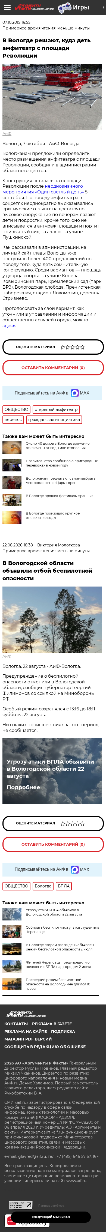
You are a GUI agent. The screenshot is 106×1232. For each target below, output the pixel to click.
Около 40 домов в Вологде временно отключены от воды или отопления (58, 445)
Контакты (16, 1023)
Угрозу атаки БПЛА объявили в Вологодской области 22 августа (50, 768)
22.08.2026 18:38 (17, 545)
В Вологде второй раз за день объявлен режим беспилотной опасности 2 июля (60, 947)
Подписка (63, 1031)
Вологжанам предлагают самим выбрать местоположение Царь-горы (60, 480)
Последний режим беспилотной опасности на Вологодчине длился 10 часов (58, 984)
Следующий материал (51, 1217)
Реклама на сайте (25, 1031)
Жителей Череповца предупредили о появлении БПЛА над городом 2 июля (58, 964)
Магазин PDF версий (28, 1039)
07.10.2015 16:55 (16, 22)
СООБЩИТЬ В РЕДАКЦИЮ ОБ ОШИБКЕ (45, 1046)
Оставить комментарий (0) (53, 367)
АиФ (6, 133)
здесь (8, 325)
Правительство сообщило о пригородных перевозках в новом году (62, 463)
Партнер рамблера (51, 1205)
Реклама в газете (52, 1023)
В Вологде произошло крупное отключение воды (53, 515)
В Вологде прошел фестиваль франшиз (59, 496)
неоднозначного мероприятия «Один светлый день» (43, 189)
